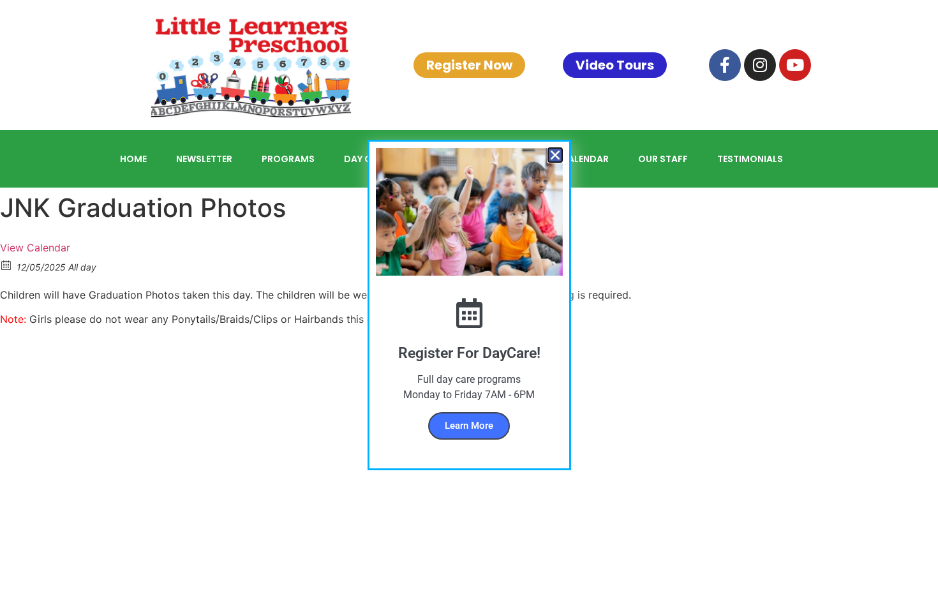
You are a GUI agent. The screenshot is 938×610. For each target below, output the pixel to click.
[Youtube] (795, 65)
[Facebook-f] (725, 65)
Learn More (469, 425)
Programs (288, 158)
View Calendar (35, 247)
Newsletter (204, 158)
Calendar (585, 158)
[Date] (6, 264)
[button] (555, 155)
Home (133, 158)
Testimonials (750, 158)
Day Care (366, 158)
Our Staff (663, 158)
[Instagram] (760, 65)
